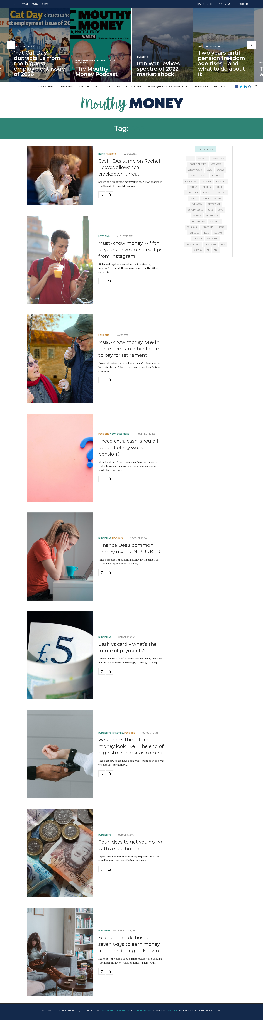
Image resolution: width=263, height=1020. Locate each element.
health (207, 192)
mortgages (198, 221)
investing (214, 204)
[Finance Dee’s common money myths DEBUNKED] (60, 556)
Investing (33, 60)
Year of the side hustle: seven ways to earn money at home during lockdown (129, 944)
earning (217, 175)
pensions (192, 227)
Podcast (202, 86)
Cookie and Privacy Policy (116, 1011)
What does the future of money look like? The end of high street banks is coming (131, 746)
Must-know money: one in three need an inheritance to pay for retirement (128, 348)
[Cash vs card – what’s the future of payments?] (60, 655)
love (220, 210)
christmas (218, 158)
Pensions (19, 62)
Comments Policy (142, 1011)
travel (198, 250)
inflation (197, 204)
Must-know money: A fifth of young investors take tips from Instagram (130, 249)
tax (223, 244)
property (207, 227)
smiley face (193, 244)
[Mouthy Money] (131, 105)
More (218, 86)
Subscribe (242, 4)
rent (221, 227)
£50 (215, 250)
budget (202, 158)
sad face (194, 233)
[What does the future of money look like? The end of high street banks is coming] (60, 754)
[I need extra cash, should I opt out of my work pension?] (60, 458)
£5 (208, 250)
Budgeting (20, 60)
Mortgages (47, 60)
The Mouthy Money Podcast (35, 71)
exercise (221, 181)
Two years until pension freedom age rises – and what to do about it (160, 63)
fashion (206, 187)
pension (215, 221)
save (206, 233)
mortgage (212, 215)
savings (198, 238)
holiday (221, 192)
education (191, 181)
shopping (212, 238)
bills (190, 158)
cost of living (198, 164)
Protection (87, 86)
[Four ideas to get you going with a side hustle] (60, 853)
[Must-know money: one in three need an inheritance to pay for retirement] (60, 358)
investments (195, 210)
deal (209, 170)
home (193, 198)
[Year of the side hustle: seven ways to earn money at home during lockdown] (60, 952)
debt (192, 175)
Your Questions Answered (169, 86)
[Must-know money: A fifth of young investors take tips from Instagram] (60, 260)
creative (216, 164)
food (219, 187)
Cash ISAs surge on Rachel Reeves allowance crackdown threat (129, 167)
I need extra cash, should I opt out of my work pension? (128, 447)
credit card (195, 170)
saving (218, 233)
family (193, 187)
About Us (225, 4)
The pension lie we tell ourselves (221, 71)
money (197, 215)
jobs (210, 210)
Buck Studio (172, 1011)
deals (220, 170)
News (101, 154)
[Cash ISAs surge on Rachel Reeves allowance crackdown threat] (60, 175)
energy (206, 181)
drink (203, 175)
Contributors (205, 4)
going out (192, 192)
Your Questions (119, 434)
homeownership (211, 198)
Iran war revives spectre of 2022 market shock (96, 68)
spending (210, 244)
